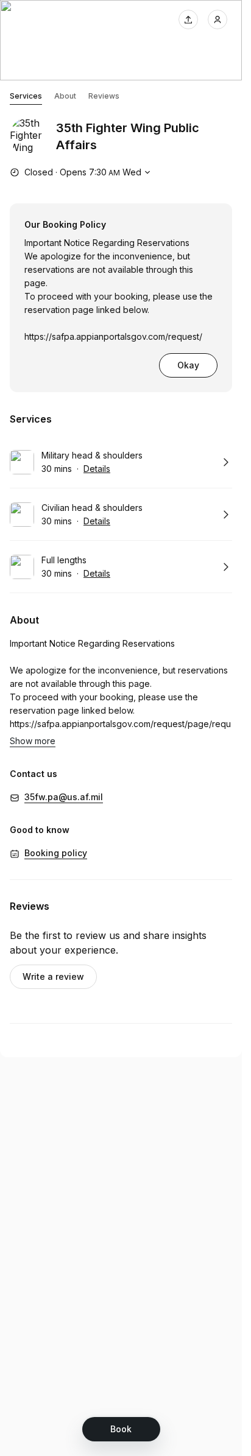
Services (26, 95)
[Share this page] (188, 19)
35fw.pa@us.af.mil (63, 797)
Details (96, 468)
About (65, 95)
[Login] (217, 19)
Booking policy (55, 853)
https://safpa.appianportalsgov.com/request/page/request (120, 730)
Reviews (103, 95)
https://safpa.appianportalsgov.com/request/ (113, 336)
